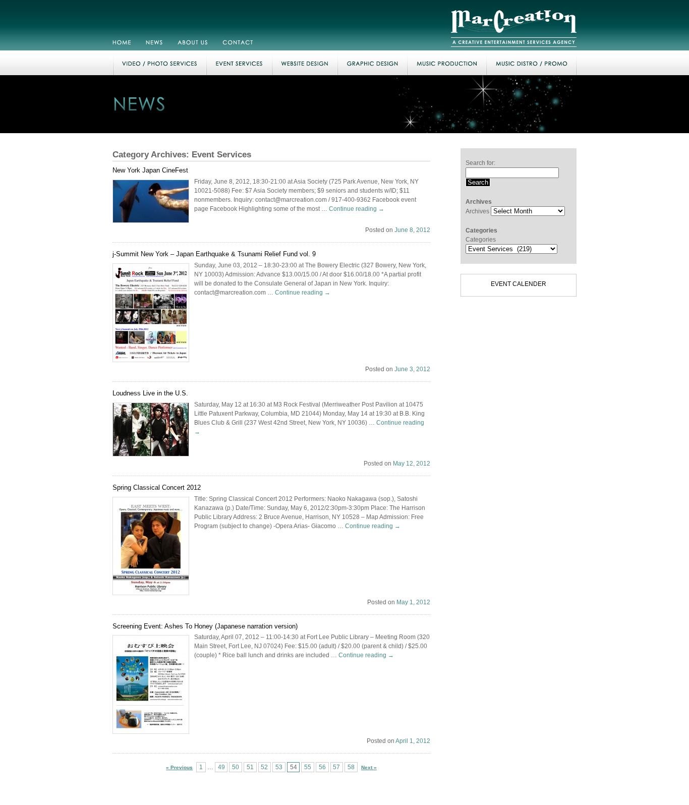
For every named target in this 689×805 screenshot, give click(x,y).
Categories (481, 239)
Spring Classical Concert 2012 (156, 487)
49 (221, 767)
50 (235, 767)
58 (351, 767)
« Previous (179, 767)
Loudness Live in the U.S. (150, 393)
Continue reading (356, 208)
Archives (477, 211)
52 (264, 767)
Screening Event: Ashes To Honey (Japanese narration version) (205, 626)
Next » (369, 767)
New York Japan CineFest (150, 170)
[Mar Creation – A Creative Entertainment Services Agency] (514, 48)
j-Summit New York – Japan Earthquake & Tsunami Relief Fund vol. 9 (214, 254)
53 (278, 767)
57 (336, 767)
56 (322, 767)
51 (250, 767)
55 (307, 767)
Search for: (480, 162)
